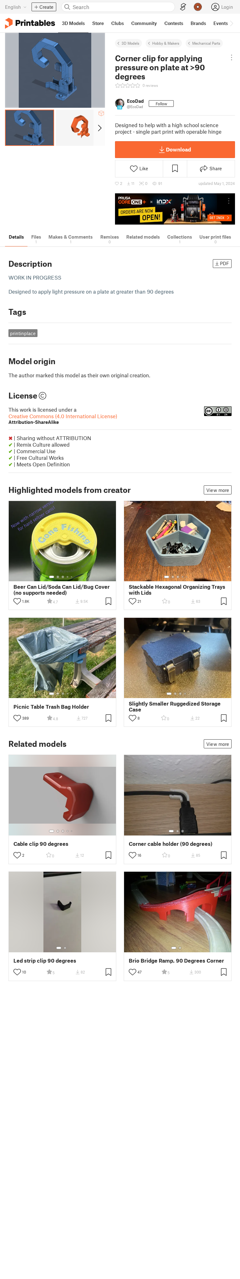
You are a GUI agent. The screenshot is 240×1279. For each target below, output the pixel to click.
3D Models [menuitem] (73, 23)
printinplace (23, 333)
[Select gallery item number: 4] (68, 577)
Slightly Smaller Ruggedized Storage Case (175, 706)
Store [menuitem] (98, 23)
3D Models (130, 43)
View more (217, 490)
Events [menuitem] (220, 23)
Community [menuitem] (144, 23)
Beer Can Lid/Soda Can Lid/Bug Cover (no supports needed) (61, 590)
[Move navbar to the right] (231, 23)
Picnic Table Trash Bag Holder (51, 707)
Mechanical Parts (206, 43)
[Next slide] (99, 128)
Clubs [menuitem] (117, 23)
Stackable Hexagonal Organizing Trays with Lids (177, 590)
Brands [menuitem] (198, 23)
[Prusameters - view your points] (198, 7)
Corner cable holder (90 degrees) (170, 844)
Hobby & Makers (165, 43)
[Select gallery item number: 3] (63, 577)
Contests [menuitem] (173, 23)
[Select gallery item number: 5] (72, 577)
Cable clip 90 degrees (40, 844)
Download (178, 149)
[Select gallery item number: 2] (58, 577)
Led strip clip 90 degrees (44, 961)
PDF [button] (224, 263)
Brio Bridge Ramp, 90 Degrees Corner (176, 961)
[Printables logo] (30, 23)
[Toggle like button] (17, 601)
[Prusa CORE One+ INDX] (175, 208)
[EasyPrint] (183, 7)
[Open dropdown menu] (231, 57)
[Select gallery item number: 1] (51, 577)
